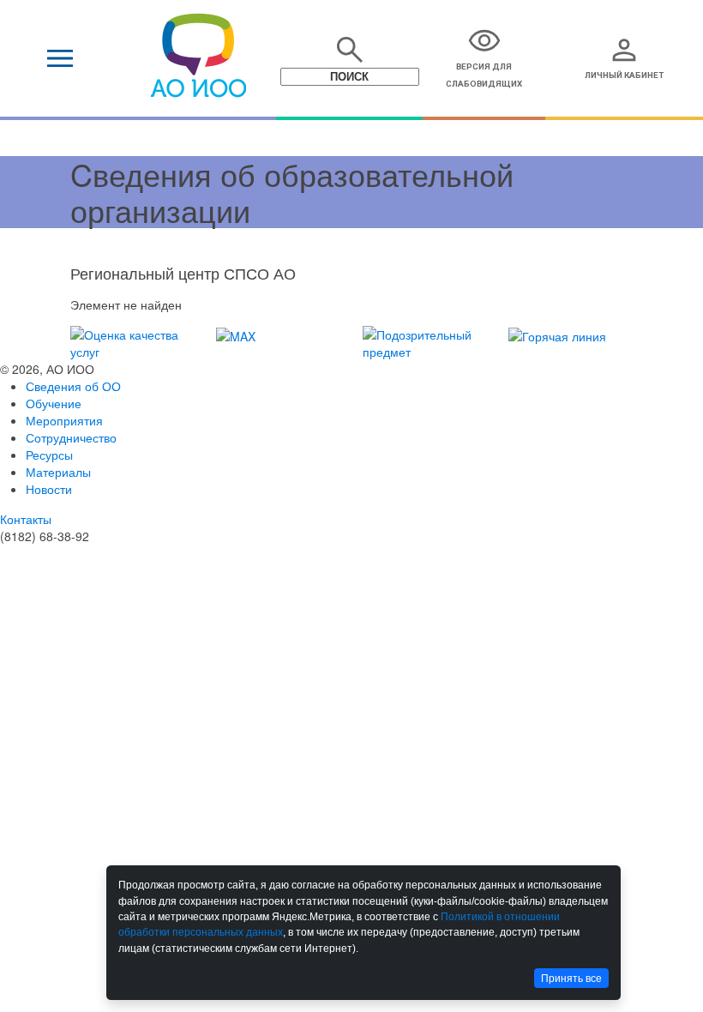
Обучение (53, 403)
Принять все (571, 979)
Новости (49, 488)
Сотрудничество (71, 437)
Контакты (25, 518)
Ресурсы (49, 454)
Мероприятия (64, 420)
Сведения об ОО (73, 386)
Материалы (58, 471)
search (350, 50)
